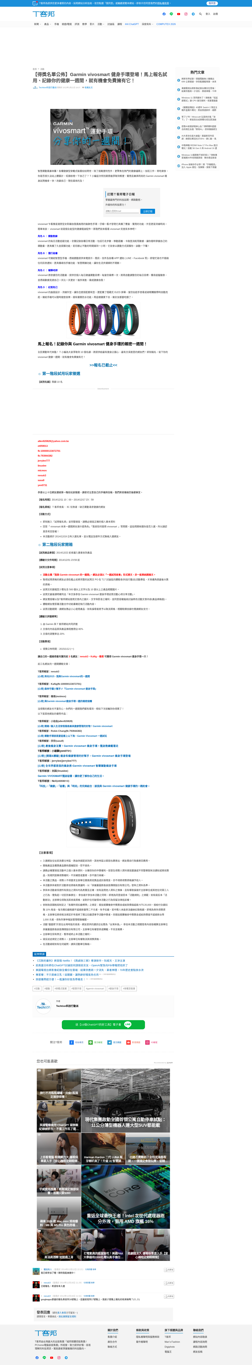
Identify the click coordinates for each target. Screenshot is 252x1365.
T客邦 (168, 1337)
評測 (77, 24)
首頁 (35, 69)
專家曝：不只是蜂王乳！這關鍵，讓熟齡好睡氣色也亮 (67, 974)
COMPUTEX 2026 (166, 24)
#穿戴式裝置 (61, 988)
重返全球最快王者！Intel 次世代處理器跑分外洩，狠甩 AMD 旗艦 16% (126, 1218)
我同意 (212, 3)
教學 (84, 24)
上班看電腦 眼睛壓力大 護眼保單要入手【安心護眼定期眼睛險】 (59, 1159)
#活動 (37, 988)
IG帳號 (154, 1042)
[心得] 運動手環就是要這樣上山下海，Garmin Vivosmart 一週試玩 (72, 736)
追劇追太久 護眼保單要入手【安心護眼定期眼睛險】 (148, 1255)
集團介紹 (112, 1337)
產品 (46, 24)
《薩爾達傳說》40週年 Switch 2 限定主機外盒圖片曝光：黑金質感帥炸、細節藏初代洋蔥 (199, 110)
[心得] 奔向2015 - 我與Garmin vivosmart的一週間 (64, 676)
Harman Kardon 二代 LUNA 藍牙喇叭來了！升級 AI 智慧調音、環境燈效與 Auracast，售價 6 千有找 (103, 1159)
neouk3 (47, 1282)
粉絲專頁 (79, 1042)
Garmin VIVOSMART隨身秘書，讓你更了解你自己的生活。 (71, 776)
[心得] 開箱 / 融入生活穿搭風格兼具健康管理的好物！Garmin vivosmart (75, 726)
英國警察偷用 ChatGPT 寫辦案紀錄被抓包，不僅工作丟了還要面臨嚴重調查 (59, 1127)
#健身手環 (113, 988)
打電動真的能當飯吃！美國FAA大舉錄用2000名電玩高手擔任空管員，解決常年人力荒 (103, 1255)
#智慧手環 (76, 988)
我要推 (169, 1270)
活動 (99, 24)
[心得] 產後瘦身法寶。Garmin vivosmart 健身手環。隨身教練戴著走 (78, 746)
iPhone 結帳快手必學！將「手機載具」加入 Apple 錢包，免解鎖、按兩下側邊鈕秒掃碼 (199, 167)
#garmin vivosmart (95, 988)
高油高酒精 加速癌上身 (58, 1257)
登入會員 (61, 1312)
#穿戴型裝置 (129, 988)
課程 (119, 24)
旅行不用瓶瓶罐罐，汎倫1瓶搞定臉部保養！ (59, 1094)
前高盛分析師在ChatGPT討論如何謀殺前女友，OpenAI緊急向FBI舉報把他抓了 (82, 965)
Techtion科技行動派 (48, 87)
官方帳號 (98, 1042)
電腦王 (168, 1352)
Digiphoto (170, 1347)
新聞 (36, 24)
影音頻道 (136, 1042)
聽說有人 (48, 1269)
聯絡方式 (112, 1347)
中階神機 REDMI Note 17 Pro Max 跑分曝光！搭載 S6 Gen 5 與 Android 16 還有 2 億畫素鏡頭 (200, 148)
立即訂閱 (147, 211)
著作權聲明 (142, 1342)
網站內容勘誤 (200, 1337)
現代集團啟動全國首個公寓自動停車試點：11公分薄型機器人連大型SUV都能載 (125, 1122)
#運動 (47, 988)
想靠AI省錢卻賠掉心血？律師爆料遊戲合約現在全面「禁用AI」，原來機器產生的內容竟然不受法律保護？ (199, 129)
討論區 (110, 24)
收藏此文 (89, 87)
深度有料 (146, 24)
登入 (208, 14)
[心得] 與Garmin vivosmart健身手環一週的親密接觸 (65, 701)
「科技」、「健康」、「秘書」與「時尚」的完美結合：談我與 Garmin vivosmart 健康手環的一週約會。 (94, 786)
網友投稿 (197, 1352)
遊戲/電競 (67, 24)
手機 (56, 24)
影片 (92, 24)
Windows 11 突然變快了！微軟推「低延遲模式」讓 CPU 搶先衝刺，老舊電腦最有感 (200, 101)
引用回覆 (88, 1269)
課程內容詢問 (200, 1342)
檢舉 (94, 1269)
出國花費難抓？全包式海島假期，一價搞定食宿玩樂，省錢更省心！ (148, 1159)
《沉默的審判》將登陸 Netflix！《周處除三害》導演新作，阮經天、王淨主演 (80, 960)
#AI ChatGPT (132, 24)
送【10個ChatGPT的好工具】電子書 (98, 1024)
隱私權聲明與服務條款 (147, 1337)
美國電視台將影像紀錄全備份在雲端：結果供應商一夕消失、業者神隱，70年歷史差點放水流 (90, 970)
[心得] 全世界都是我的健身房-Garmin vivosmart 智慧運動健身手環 (77, 765)
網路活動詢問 (200, 1347)
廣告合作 (112, 1342)
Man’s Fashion (172, 1342)
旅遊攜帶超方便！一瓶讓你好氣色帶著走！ (61, 979)
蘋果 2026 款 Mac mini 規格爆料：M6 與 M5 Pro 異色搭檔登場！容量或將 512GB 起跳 (59, 1223)
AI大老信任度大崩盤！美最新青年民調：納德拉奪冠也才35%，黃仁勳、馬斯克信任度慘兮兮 (199, 139)
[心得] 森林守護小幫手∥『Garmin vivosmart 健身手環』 (67, 689)
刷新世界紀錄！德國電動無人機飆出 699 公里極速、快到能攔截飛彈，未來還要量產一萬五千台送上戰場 (199, 82)
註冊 (215, 14)
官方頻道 (117, 1042)
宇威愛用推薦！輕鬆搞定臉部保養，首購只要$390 (59, 1191)
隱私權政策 (163, 3)
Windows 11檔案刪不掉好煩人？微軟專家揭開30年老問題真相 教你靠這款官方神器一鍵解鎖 (199, 158)
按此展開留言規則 (67, 1316)
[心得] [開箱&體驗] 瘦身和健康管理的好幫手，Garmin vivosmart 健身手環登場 (84, 755)
